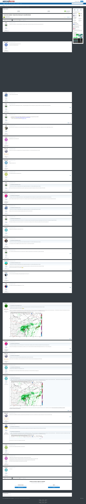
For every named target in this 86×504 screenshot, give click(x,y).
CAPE (6, 125)
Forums (3, 5)
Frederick (7, 373)
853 (6, 179)
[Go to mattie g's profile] (6, 427)
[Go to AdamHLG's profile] (6, 240)
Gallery (6, 5)
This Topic (80, 3)
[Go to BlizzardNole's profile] (6, 44)
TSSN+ (76, 15)
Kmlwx (6, 22)
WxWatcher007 (82, 13)
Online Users (12, 5)
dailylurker (6, 193)
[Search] (82, 3)
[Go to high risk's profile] (6, 305)
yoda (80, 15)
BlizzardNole (6, 42)
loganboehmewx (68, 11)
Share (65, 17)
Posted (12, 22)
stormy (6, 137)
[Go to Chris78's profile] (6, 447)
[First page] (3, 20)
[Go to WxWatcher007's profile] (4, 17)
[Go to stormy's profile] (6, 139)
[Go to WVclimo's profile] (6, 274)
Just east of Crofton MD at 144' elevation (6, 202)
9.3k (6, 372)
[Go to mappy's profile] (6, 95)
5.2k (6, 452)
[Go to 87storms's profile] (6, 230)
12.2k (6, 268)
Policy (21, 3)
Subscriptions (17, 3)
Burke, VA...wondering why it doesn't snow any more (6, 433)
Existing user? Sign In (77, 1)
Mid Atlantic (11, 17)
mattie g (6, 424)
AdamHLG (6, 238)
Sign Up (82, 1)
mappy (6, 205)
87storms (6, 227)
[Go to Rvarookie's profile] (6, 174)
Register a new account (20, 487)
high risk (6, 303)
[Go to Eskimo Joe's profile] (6, 151)
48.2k (6, 100)
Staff (8, 5)
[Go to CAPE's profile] (6, 128)
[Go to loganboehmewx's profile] (65, 11)
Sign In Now (54, 487)
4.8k (6, 291)
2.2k (6, 144)
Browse (4, 3)
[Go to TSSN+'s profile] (6, 286)
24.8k (6, 156)
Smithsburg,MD (7, 453)
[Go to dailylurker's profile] (6, 196)
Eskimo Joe (6, 148)
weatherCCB (6, 160)
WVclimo (6, 272)
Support (14, 3)
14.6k (6, 432)
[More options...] (70, 22)
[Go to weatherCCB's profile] (6, 162)
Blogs (9, 3)
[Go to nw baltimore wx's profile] (6, 263)
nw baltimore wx (18, 305)
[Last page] (21, 20)
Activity (7, 3)
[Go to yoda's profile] (79, 15)
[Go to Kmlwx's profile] (6, 25)
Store (11, 3)
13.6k (6, 111)
